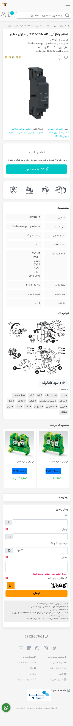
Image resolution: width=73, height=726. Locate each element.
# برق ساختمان (19, 395)
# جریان (64, 395)
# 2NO (28, 406)
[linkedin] (29, 649)
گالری (61, 674)
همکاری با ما (28, 657)
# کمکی (11, 401)
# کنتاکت (22, 401)
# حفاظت (63, 401)
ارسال (36, 593)
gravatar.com (23, 612)
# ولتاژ (39, 395)
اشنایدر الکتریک (55, 129)
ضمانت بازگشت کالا (58, 668)
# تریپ (10, 406)
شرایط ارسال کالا (57, 662)
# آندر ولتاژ (38, 406)
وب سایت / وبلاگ (59, 543)
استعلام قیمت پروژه (56, 657)
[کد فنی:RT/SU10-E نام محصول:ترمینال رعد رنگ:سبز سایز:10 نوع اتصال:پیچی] (53, 445)
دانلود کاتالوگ (52, 383)
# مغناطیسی (51, 406)
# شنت (19, 406)
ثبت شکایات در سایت (27, 679)
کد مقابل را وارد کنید (57, 578)
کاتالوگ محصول (35, 169)
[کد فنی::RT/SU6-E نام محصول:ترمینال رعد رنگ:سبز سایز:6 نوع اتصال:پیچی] (19, 445)
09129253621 (34, 636)
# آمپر (31, 395)
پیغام (65, 557)
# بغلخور (63, 412)
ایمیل (65, 529)
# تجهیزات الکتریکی (48, 401)
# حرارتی (63, 406)
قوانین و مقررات (57, 679)
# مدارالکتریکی (51, 395)
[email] (21, 649)
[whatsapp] (37, 649)
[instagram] (46, 649)
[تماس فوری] (6, 707)
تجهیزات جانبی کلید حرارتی (30, 133)
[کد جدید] (11, 585)
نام (66, 515)
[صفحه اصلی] (69, 25)
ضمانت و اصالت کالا (27, 662)
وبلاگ (31, 668)
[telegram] (54, 649)
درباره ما (33, 674)
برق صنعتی (58, 25)
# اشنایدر (32, 401)
